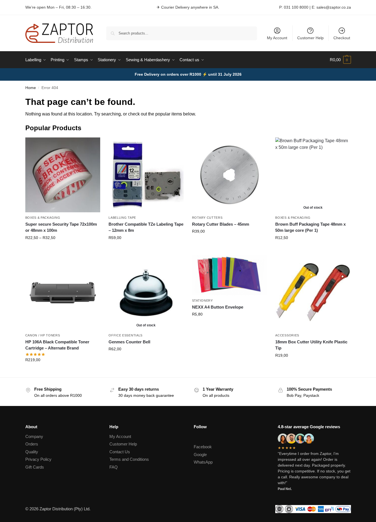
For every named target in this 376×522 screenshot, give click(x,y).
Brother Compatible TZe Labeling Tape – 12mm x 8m (146, 227)
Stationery (202, 300)
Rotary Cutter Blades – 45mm (220, 224)
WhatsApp (203, 462)
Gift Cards (34, 467)
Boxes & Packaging (42, 217)
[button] (340, 59)
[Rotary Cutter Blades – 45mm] (229, 175)
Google (200, 454)
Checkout (341, 38)
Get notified (313, 249)
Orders (31, 444)
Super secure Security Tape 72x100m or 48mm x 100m (61, 227)
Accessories (287, 335)
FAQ (113, 467)
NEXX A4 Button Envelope (217, 307)
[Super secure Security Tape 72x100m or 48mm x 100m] (62, 175)
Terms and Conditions (129, 459)
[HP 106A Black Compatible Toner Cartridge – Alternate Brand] (62, 292)
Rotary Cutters (207, 217)
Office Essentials (125, 335)
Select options (63, 249)
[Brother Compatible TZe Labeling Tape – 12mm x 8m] (146, 175)
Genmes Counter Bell (129, 341)
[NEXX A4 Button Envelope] (229, 275)
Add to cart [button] (229, 243)
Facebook (203, 446)
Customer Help (310, 38)
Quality (31, 451)
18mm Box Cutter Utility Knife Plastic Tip (311, 345)
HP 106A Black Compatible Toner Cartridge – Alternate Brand (57, 345)
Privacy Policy (38, 459)
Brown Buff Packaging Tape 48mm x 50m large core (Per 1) (310, 227)
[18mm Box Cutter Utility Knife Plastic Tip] (312, 292)
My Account (277, 38)
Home (30, 88)
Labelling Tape (122, 217)
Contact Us (119, 451)
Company (34, 436)
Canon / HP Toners (42, 335)
